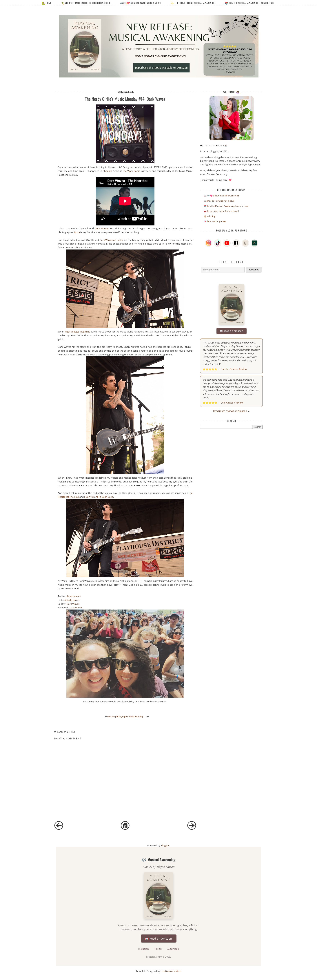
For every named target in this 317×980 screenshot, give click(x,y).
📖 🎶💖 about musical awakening (221, 195)
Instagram (144, 948)
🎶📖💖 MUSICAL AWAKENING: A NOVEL (140, 3)
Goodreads (173, 948)
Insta (77, 232)
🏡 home (47, 3)
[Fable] (254, 243)
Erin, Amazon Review (232, 402)
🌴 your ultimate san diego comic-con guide (85, 3)
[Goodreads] (245, 243)
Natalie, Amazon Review (234, 369)
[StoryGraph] (236, 243)
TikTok (158, 948)
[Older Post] (191, 829)
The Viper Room (131, 171)
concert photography (117, 716)
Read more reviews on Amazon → (231, 411)
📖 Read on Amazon (231, 330)
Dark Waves (101, 228)
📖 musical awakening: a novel (219, 200)
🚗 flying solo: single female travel (221, 211)
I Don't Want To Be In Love (98, 496)
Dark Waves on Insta (111, 240)
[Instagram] (208, 243)
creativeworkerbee (171, 971)
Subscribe (253, 269)
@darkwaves (74, 596)
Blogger (165, 845)
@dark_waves (71, 600)
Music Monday (136, 716)
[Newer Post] (58, 829)
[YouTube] (227, 243)
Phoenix (107, 171)
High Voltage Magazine (77, 331)
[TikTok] (217, 243)
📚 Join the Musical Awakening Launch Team (249, 3)
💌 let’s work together (215, 221)
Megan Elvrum (154, 956)
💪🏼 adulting (209, 216)
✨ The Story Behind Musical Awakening (193, 3)
